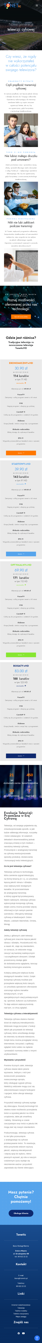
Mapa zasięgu (21, 1317)
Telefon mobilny (21, 1311)
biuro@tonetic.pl (21, 1278)
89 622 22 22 (23, 1257)
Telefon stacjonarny (21, 1314)
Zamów (20, 453)
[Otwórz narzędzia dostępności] (37, 1338)
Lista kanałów (20, 383)
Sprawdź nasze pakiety (21, 317)
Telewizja (21, 1308)
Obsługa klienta (21, 1213)
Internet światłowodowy (21, 1305)
